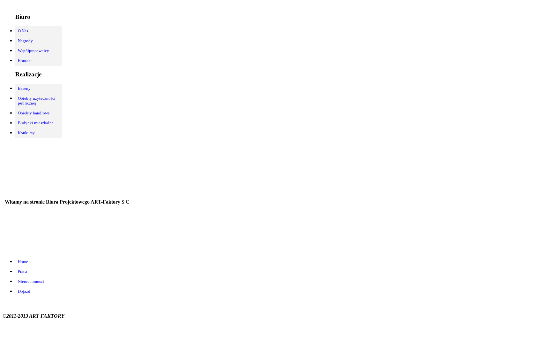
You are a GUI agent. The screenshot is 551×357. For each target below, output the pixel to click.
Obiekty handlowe (34, 113)
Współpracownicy (33, 51)
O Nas (23, 31)
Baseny (24, 88)
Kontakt (25, 60)
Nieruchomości (31, 281)
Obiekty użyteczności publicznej (36, 100)
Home (23, 262)
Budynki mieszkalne (36, 123)
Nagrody (25, 41)
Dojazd (24, 291)
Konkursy (26, 133)
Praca (22, 271)
